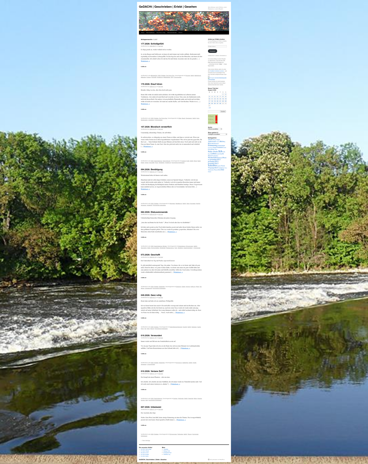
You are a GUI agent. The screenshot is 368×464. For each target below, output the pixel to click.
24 (209, 103)
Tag (201, 286)
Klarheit (198, 203)
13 (217, 99)
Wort (146, 400)
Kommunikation (155, 248)
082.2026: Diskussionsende (154, 211)
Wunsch (216, 170)
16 (225, 99)
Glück (188, 203)
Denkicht (216, 143)
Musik (210, 156)
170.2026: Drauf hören (151, 83)
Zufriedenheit (148, 288)
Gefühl (192, 75)
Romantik (153, 77)
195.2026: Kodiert (144, 454)
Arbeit (218, 141)
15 (223, 99)
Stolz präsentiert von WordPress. (217, 459)
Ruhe (142, 328)
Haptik (194, 362)
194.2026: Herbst (144, 456)
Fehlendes (181, 398)
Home (142, 33)
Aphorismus (212, 141)
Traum (156, 162)
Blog (224, 141)
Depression (189, 118)
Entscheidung (181, 246)
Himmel (188, 286)
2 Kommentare (177, 77)
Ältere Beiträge (145, 440)
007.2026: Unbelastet (151, 406)
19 (215, 101)
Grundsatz (193, 203)
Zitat (222, 169)
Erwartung (178, 286)
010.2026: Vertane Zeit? (152, 371)
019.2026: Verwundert (151, 335)
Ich (220, 151)
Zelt (172, 77)
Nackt (199, 161)
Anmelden (165, 449)
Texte (148, 328)
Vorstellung (160, 77)
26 (215, 103)
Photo (224, 157)
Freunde (188, 75)
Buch (209, 143)
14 (220, 99)
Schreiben (212, 165)
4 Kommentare (158, 120)
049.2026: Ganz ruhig (151, 295)
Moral (195, 161)
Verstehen (149, 205)
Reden (142, 162)
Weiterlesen (145, 61)
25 (212, 103)
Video (225, 168)
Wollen (143, 288)
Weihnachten (211, 170)
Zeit (219, 170)
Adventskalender (172, 33)
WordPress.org (166, 454)
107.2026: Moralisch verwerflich (156, 126)
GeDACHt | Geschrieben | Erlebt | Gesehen (168, 6)
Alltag (179, 118)
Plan (209, 159)
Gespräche (144, 248)
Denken (175, 398)
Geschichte (211, 149)
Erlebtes (163, 75)
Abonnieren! (212, 51)
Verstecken (162, 162)
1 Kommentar (196, 248)
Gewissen (194, 327)
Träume (152, 328)
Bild (221, 141)
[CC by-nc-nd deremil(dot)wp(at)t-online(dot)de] (217, 79)
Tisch (175, 248)
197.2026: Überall (144, 451)
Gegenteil (190, 398)
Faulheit (185, 327)
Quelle (199, 327)
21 (220, 101)
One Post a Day (160, 33)
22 (223, 101)
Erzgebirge (210, 147)
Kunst (209, 154)
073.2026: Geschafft (150, 254)
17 (209, 101)
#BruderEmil (154, 75)
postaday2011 (215, 159)
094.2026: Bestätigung (152, 169)
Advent (210, 139)
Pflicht (197, 286)
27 (217, 103)
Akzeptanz (172, 203)
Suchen (143, 400)
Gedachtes (162, 286)
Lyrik (222, 154)
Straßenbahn (144, 120)
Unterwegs (151, 120)
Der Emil (160, 46)
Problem (148, 77)
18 (212, 101)
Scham (147, 162)
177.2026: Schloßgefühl (152, 43)
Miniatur (165, 246)
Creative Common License (217, 71)
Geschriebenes (150, 33)
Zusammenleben (188, 248)
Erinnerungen (189, 246)
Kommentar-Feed (167, 452)
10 (209, 99)
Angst (218, 139)
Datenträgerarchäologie (176, 327)
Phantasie (219, 158)
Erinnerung (179, 362)
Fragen (215, 147)
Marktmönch (198, 75)
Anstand (184, 161)
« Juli (209, 107)
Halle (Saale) (213, 151)
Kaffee (149, 248)
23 (225, 101)
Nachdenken (215, 156)
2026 (159, 75)
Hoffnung (193, 286)
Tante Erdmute (166, 161)
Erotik (187, 161)
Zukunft (209, 171)
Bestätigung (179, 203)
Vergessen (143, 205)
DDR (212, 143)
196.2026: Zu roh (144, 452)
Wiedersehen (166, 77)
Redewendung (170, 248)
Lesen (218, 154)
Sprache (199, 398)
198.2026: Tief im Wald (145, 449)
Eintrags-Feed (166, 451)
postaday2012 (213, 161)
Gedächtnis (185, 362)
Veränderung (221, 168)
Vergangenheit (213, 167)
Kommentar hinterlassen (178, 162)
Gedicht (220, 147)
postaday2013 (213, 163)
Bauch (183, 118)
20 (217, 101)
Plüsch (180, 33)
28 (220, 103)
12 (215, 99)
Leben (213, 153)
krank (224, 151)
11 (212, 99)
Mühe (195, 398)
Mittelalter (143, 77)
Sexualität (151, 162)
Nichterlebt (163, 248)
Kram (198, 118)
